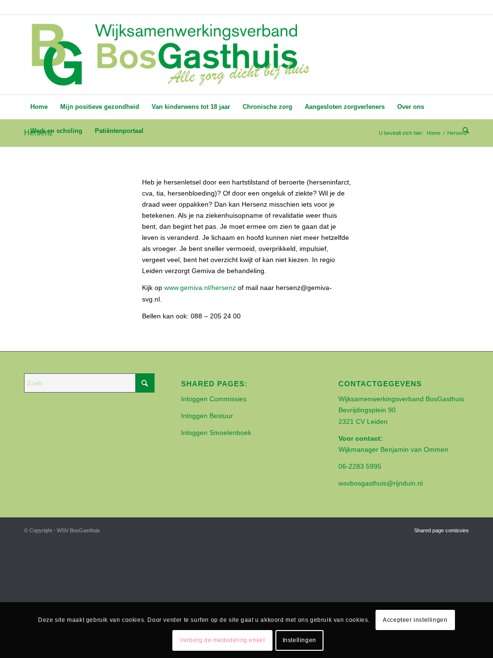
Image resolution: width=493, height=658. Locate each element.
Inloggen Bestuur (207, 416)
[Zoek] (462, 131)
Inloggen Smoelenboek (216, 432)
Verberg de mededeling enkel (222, 640)
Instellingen (299, 640)
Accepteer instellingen (415, 620)
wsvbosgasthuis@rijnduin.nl (380, 483)
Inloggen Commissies (213, 399)
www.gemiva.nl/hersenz (200, 287)
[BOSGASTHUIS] (170, 54)
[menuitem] (39, 107)
